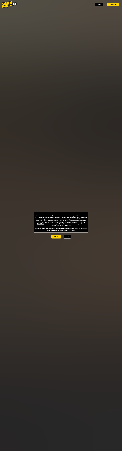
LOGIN (99, 4)
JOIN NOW (113, 4)
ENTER (56, 237)
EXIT (67, 237)
